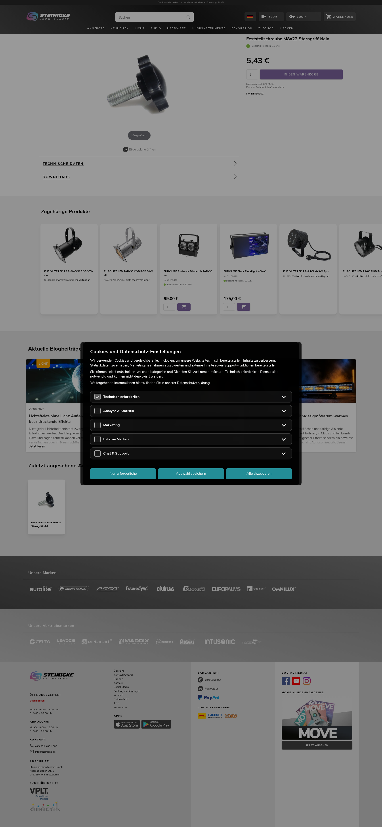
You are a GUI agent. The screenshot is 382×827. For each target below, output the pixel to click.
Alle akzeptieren (258, 473)
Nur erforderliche (123, 473)
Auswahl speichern (191, 473)
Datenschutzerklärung (193, 383)
